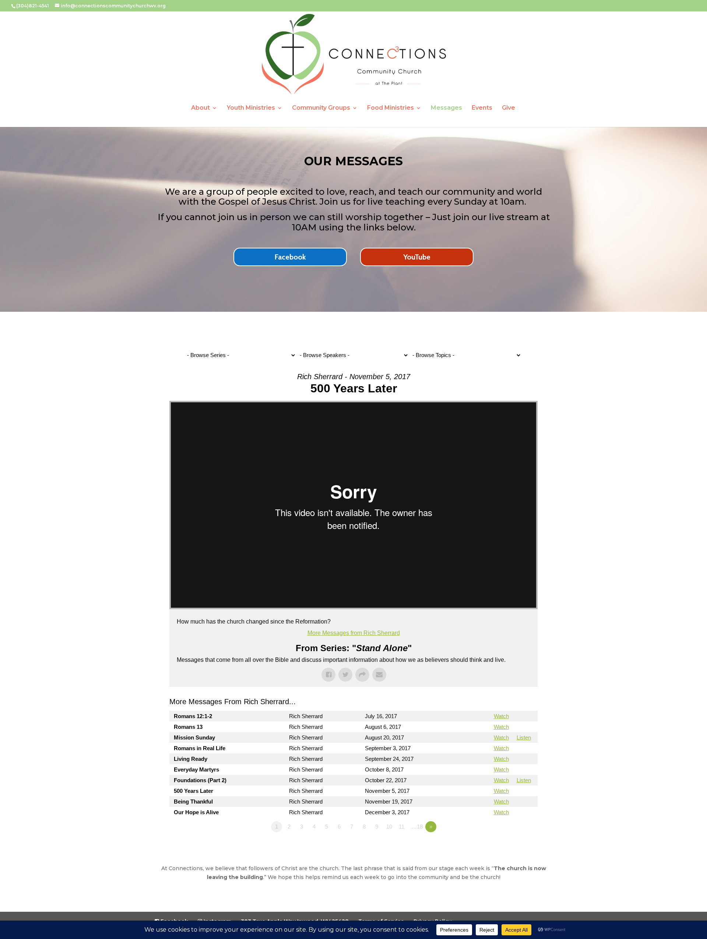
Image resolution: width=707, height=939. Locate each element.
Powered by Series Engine (510, 847)
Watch (501, 716)
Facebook (290, 257)
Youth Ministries (251, 108)
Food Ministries (390, 108)
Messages (446, 108)
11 (401, 826)
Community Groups (321, 108)
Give (508, 108)
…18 (417, 826)
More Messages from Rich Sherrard (353, 633)
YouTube (416, 257)
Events (482, 108)
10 (389, 826)
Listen (524, 737)
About (200, 108)
